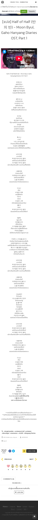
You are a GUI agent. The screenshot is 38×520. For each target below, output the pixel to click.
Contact (19, 509)
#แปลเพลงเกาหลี (19, 431)
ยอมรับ (24, 11)
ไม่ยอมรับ (32, 11)
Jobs (25, 509)
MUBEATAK (24, 2)
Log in (20, 492)
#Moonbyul (5, 433)
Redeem (31, 506)
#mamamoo (14, 433)
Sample (25, 506)
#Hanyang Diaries (29, 433)
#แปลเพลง (28, 431)
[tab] (9, 479)
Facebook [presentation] (16, 483)
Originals (12, 506)
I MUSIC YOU (14, 2)
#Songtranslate (9, 431)
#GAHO (20, 433)
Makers (7, 2)
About (13, 509)
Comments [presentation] (8, 479)
